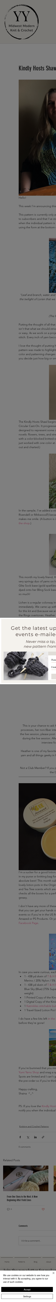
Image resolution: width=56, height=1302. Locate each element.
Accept (27, 1289)
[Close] (51, 1275)
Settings (27, 1296)
